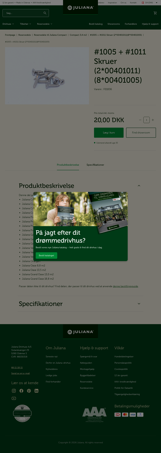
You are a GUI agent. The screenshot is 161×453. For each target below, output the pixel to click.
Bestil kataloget (46, 255)
